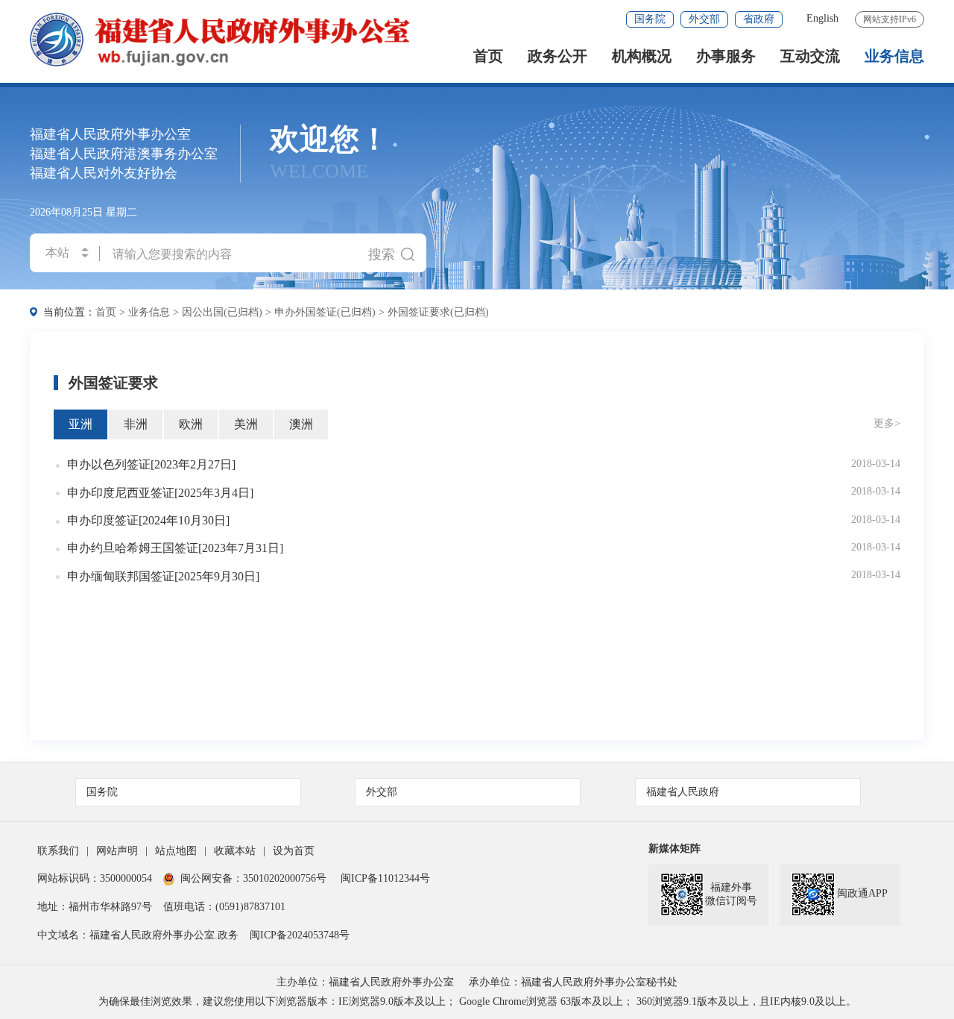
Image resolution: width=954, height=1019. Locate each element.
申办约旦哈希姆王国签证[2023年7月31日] (175, 548)
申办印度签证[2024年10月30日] (148, 520)
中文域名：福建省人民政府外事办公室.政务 (137, 935)
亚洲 (80, 424)
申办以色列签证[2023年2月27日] (151, 464)
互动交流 (810, 56)
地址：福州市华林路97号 (94, 906)
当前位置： (69, 312)
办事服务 (726, 56)
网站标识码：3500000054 (94, 878)
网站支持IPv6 (889, 19)
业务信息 (894, 56)
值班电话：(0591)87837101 (224, 906)
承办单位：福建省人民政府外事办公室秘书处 (573, 982)
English (822, 18)
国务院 (650, 19)
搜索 (381, 254)
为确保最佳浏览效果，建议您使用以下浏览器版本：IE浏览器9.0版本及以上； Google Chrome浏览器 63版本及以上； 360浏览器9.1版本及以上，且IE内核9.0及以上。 (477, 1001)
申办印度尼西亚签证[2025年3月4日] (160, 492)
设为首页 (294, 850)
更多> (887, 423)
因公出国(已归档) (222, 312)
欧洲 (191, 424)
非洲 (136, 424)
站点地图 (176, 850)
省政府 (758, 19)
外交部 (704, 19)
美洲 (246, 424)
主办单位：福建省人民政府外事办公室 (365, 982)
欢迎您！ (329, 153)
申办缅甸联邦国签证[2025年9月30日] (163, 576)
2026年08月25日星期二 (83, 212)
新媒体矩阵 (674, 848)
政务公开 (557, 56)
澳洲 (301, 424)
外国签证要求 (113, 382)
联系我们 (58, 850)
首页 (488, 56)
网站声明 (117, 850)
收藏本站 (235, 850)
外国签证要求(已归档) (438, 312)
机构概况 (642, 56)
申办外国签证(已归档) (325, 312)
